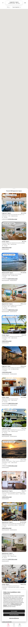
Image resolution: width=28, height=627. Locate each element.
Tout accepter (14, 611)
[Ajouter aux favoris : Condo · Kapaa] (24, 379)
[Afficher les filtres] (25, 2)
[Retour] (3, 2)
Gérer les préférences (14, 618)
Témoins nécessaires (14, 614)
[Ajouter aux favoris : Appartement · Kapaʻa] (24, 286)
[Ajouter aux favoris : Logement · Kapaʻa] (24, 195)
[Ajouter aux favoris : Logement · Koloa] (24, 348)
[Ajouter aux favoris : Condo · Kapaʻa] (24, 223)
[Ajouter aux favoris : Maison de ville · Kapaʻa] (24, 254)
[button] (12, 219)
